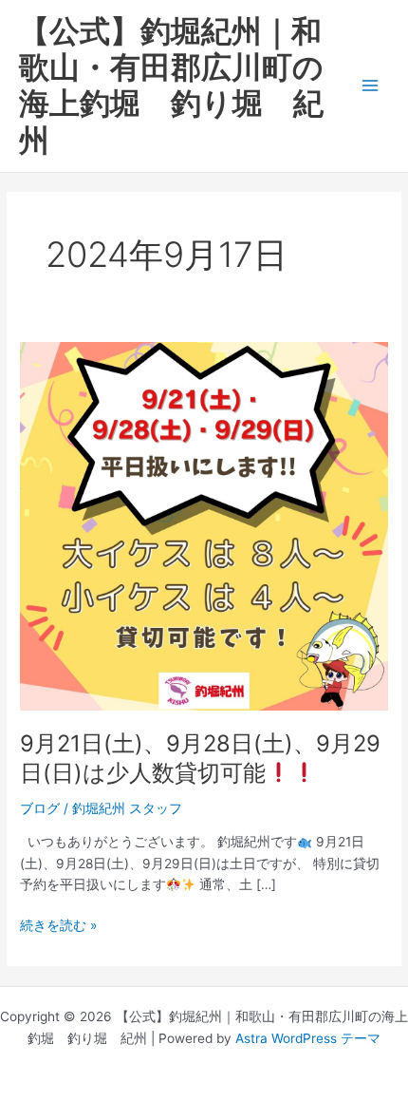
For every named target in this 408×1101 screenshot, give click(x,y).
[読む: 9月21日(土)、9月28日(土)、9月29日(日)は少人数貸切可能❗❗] (204, 524)
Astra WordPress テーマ (307, 1038)
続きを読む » (58, 924)
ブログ (40, 808)
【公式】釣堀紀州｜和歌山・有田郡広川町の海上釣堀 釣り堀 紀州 (171, 85)
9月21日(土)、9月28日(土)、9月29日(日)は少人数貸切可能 (200, 758)
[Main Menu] (370, 85)
